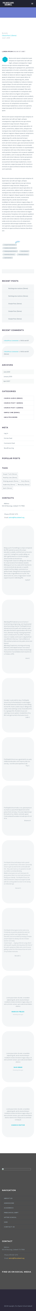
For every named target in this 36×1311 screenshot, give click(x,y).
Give (6, 1222)
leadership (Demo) (9, 254)
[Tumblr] (11, 263)
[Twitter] (6, 263)
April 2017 (7, 381)
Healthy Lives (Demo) (10, 248)
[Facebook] (3, 263)
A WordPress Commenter (11, 340)
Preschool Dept (11, 1212)
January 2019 (8, 376)
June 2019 (7, 372)
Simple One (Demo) (12, 412)
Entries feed (8, 438)
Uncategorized (10, 417)
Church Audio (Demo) (13, 398)
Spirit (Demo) (8, 258)
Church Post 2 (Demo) (9, 35)
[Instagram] (19, 1294)
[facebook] (3, 1279)
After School (10, 1217)
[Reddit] (17, 263)
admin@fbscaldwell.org (16, 517)
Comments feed (9, 443)
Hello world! (25, 340)
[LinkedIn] (14, 263)
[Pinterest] (9, 263)
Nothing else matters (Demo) (18, 288)
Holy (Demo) (24, 251)
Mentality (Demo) (23, 254)
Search (32, 271)
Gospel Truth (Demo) (10, 245)
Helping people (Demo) (11, 251)
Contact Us (9, 1227)
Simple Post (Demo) (15, 304)
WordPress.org (9, 448)
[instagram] (7, 1279)
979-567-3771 (13, 514)
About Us (8, 1198)
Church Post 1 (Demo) (13, 403)
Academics (8, 1208)
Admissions (9, 1203)
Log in (6, 433)
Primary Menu (32, 3)
